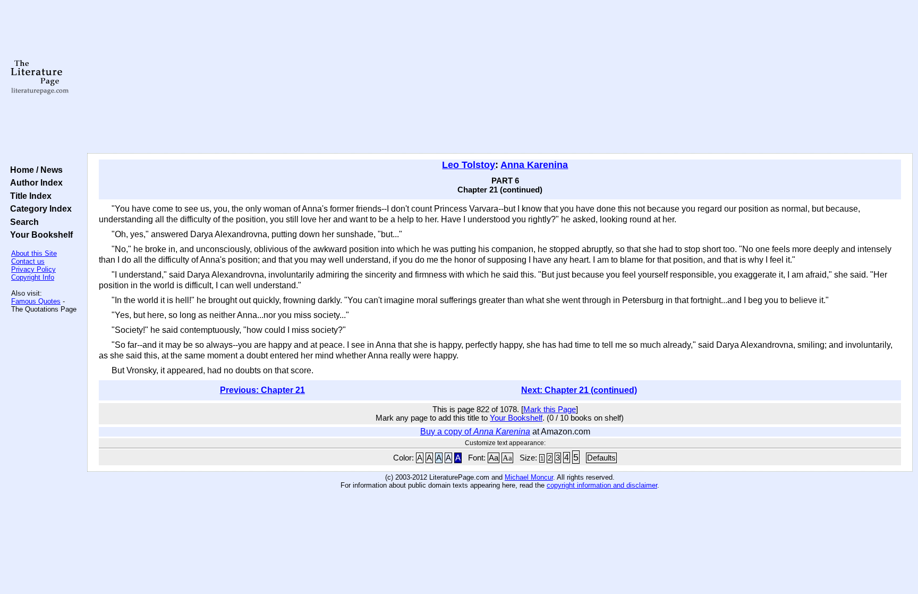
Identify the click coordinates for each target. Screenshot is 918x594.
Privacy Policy (33, 269)
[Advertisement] (500, 77)
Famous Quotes (36, 301)
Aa (493, 458)
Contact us (28, 261)
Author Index (34, 182)
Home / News (34, 169)
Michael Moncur (529, 477)
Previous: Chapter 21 (262, 390)
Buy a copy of (475, 431)
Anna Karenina (534, 165)
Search (22, 222)
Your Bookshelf (39, 234)
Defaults (601, 458)
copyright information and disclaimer (602, 485)
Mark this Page (549, 409)
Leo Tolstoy (468, 165)
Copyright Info (32, 277)
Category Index (39, 208)
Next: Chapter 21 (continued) (579, 390)
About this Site (34, 253)
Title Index (29, 195)
